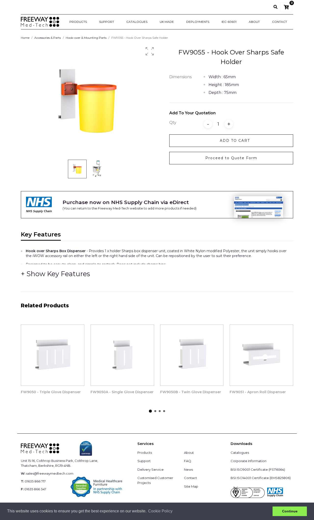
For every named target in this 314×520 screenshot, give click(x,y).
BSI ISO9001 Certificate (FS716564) (258, 469)
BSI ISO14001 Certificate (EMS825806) (261, 478)
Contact (279, 22)
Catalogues (136, 22)
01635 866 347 (35, 489)
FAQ (187, 461)
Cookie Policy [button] (160, 511)
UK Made (167, 22)
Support (106, 22)
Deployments (197, 22)
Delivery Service (150, 469)
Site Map (191, 486)
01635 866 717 (35, 481)
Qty (172, 122)
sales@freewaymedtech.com (49, 473)
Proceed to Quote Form (231, 158)
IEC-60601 (229, 22)
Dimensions (180, 77)
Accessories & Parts (47, 37)
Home (25, 37)
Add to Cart (235, 140)
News (188, 469)
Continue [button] (290, 511)
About (254, 22)
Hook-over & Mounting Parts (86, 37)
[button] (149, 51)
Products (78, 22)
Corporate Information (248, 461)
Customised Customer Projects (155, 480)
